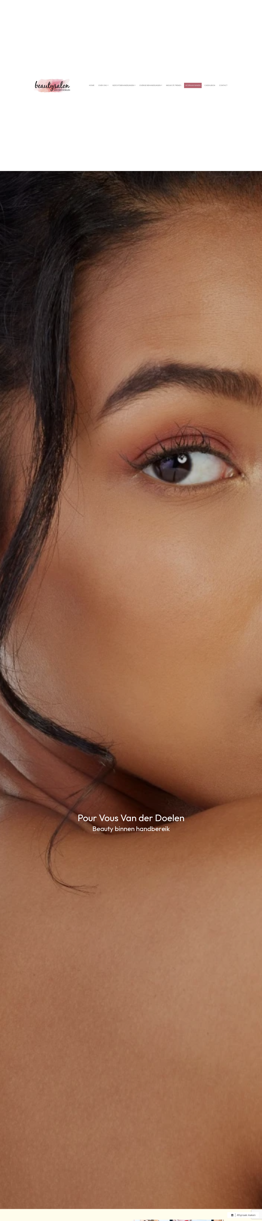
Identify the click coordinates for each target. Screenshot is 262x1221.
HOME (91, 85)
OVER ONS (102, 85)
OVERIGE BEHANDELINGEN (150, 85)
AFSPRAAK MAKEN (192, 85)
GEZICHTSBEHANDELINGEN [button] (123, 85)
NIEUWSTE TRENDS (173, 85)
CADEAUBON (209, 85)
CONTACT (223, 85)
